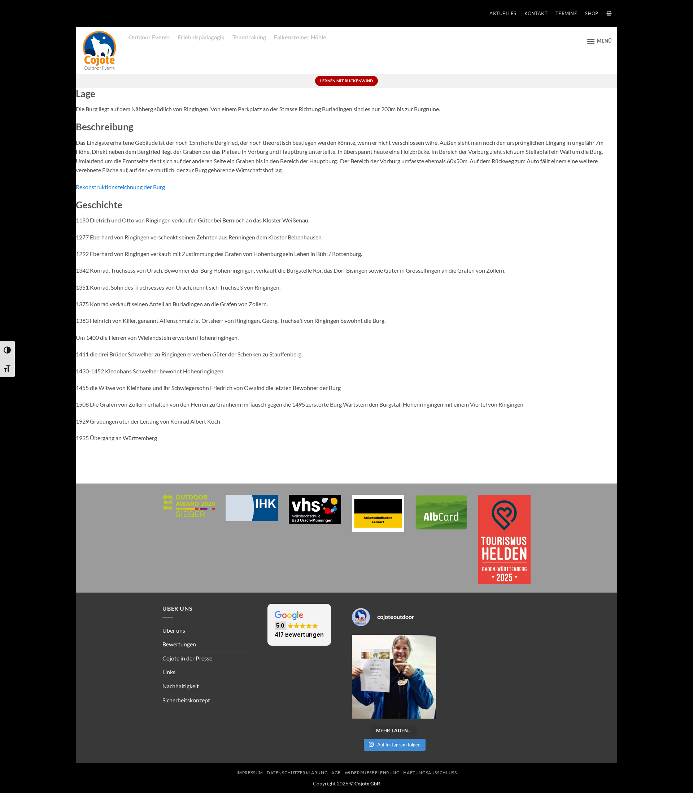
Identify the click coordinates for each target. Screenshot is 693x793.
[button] (609, 13)
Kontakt (536, 13)
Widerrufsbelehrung (372, 772)
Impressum (249, 772)
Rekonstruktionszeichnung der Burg (120, 186)
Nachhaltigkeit (180, 685)
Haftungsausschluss (430, 772)
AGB (336, 772)
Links (168, 671)
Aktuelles (502, 13)
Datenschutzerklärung (297, 772)
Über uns (173, 630)
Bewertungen (179, 644)
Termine (566, 13)
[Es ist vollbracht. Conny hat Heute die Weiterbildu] (394, 677)
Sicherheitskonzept (186, 700)
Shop (591, 13)
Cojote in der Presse (187, 658)
